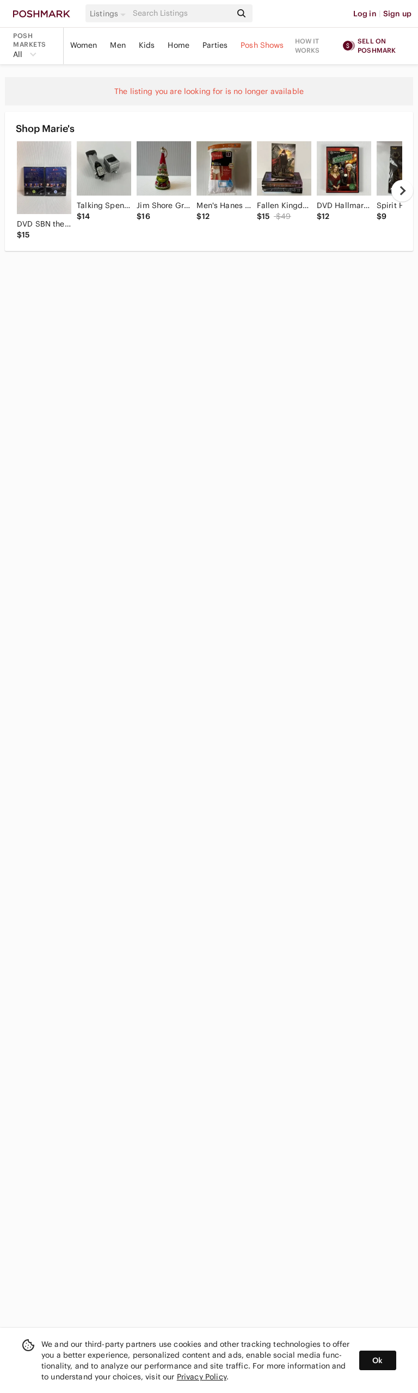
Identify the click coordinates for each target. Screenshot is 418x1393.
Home (178, 45)
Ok (377, 1360)
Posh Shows (262, 45)
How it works (307, 45)
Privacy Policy (201, 1377)
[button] (109, 13)
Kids (147, 45)
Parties (215, 45)
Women (83, 45)
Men (117, 45)
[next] (402, 191)
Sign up (397, 13)
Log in (365, 13)
